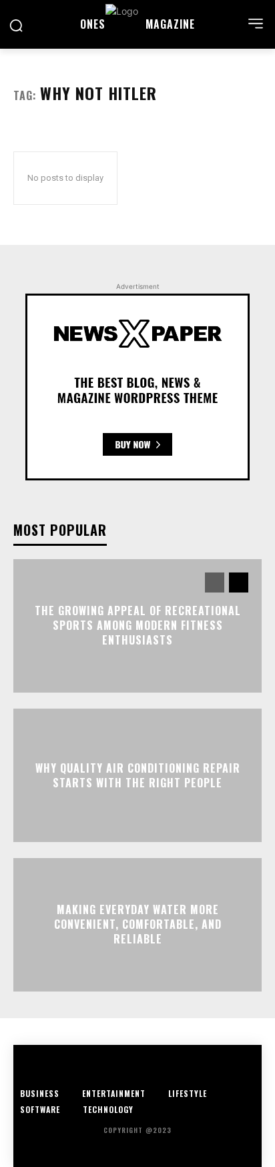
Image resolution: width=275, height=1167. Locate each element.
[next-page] (238, 582)
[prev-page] (214, 582)
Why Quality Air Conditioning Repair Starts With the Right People (137, 774)
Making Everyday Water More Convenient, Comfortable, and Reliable (138, 924)
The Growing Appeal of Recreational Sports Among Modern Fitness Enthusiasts (138, 626)
